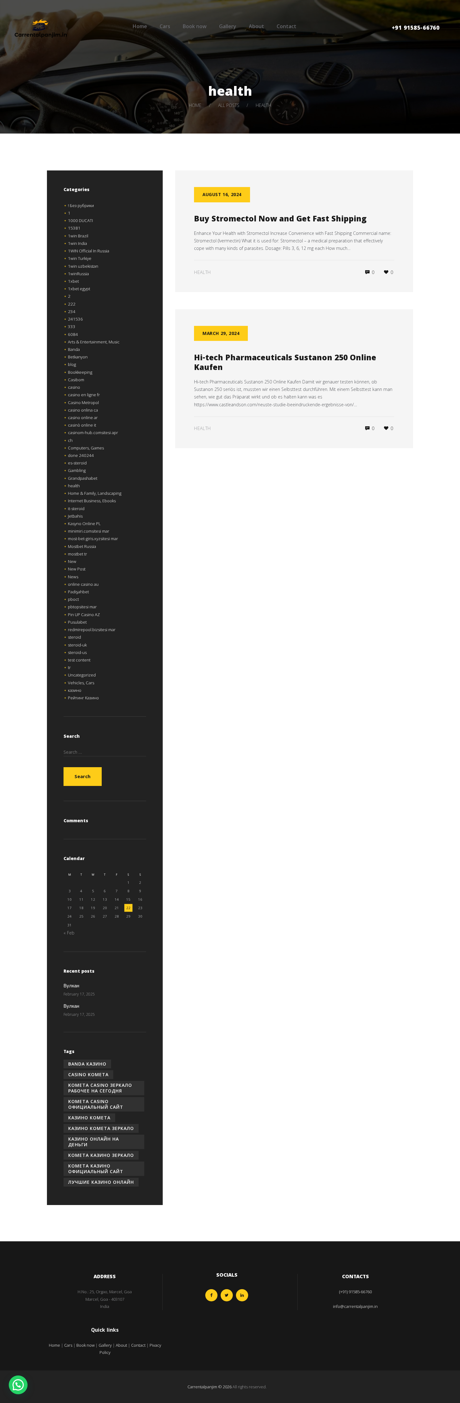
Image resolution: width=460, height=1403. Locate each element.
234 (71, 311)
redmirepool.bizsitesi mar (91, 629)
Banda (74, 349)
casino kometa (88, 1074)
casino (74, 387)
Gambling (77, 470)
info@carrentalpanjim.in (355, 1306)
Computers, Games (86, 448)
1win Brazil (78, 236)
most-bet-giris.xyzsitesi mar (93, 538)
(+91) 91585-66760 (355, 1291)
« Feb (69, 933)
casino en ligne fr (84, 395)
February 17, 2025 (79, 994)
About (256, 26)
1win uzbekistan (83, 266)
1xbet (73, 281)
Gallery (227, 26)
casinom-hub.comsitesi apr (93, 432)
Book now (195, 26)
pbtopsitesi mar (82, 607)
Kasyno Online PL (84, 523)
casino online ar (83, 417)
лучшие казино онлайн (101, 1182)
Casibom (76, 379)
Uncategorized (82, 675)
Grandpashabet (82, 478)
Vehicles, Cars (81, 683)
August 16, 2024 (222, 194)
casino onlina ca (83, 410)
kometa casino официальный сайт (95, 1104)
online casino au (83, 584)
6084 (73, 334)
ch (70, 440)
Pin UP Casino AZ (84, 614)
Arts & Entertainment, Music (94, 342)
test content (79, 660)
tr (69, 667)
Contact (286, 26)
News (73, 577)
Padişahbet (78, 592)
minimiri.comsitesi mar (88, 531)
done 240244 (81, 455)
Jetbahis (75, 516)
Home (140, 26)
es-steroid (77, 463)
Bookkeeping (80, 372)
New (72, 561)
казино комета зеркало (101, 1128)
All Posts (228, 105)
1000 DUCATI (80, 220)
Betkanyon (78, 357)
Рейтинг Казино (83, 698)
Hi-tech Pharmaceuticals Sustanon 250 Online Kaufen (285, 364)
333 (71, 326)
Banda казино (87, 1064)
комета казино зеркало (101, 1155)
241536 (75, 319)
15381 (74, 228)
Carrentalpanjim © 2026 (209, 1387)
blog (72, 364)
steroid (74, 637)
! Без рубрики (81, 205)
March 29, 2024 (220, 333)
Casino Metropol (83, 402)
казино (74, 690)
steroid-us (77, 652)
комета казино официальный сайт (95, 1168)
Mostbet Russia (82, 546)
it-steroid (76, 508)
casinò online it (82, 425)
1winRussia (78, 273)
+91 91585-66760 (416, 28)
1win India (77, 243)
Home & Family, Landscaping (94, 493)
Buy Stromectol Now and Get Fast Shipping (280, 220)
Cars (165, 26)
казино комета (89, 1118)
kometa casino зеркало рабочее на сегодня (100, 1088)
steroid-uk (77, 645)
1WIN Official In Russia (88, 251)
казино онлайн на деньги (93, 1141)
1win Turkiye (79, 258)
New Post (76, 569)
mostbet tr (77, 554)
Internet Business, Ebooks (92, 501)
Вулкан (71, 986)
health (202, 272)
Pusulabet (77, 622)
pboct (73, 599)
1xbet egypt (79, 288)
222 (71, 304)
